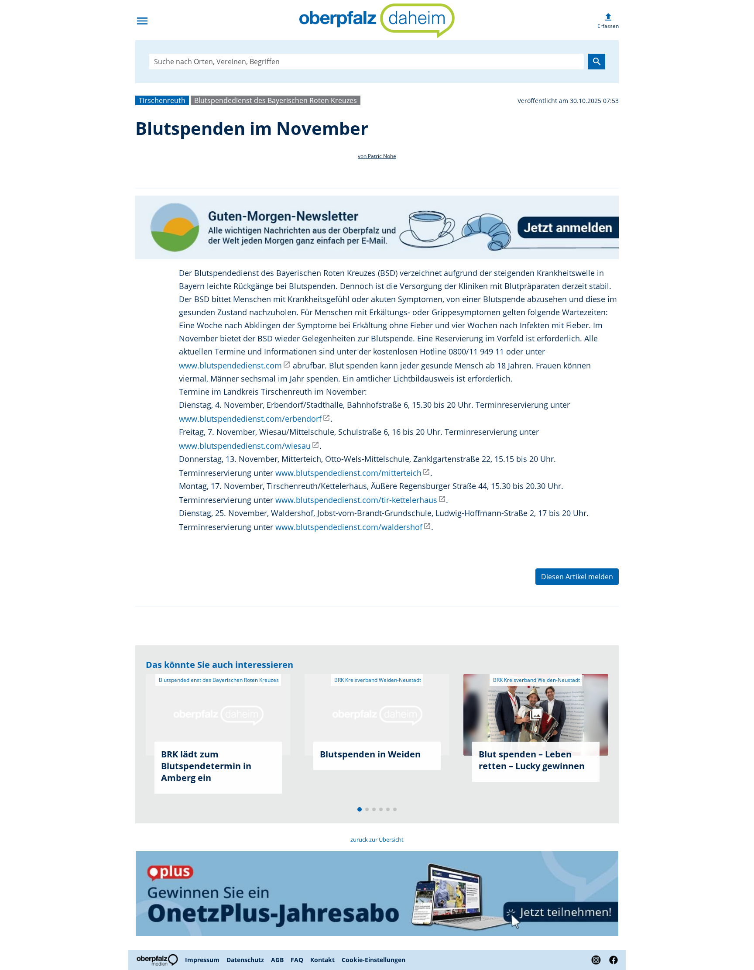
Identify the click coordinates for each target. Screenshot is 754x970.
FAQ (297, 960)
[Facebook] (612, 960)
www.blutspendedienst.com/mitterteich (348, 473)
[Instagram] (596, 960)
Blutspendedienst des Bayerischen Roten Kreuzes (275, 100)
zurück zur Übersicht (377, 839)
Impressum (202, 960)
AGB (277, 960)
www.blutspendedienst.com (230, 365)
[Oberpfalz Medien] (158, 960)
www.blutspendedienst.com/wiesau (245, 445)
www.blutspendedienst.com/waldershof (348, 527)
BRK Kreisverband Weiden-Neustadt (377, 680)
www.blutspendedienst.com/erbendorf (250, 418)
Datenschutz (245, 960)
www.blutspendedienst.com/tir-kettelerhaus (356, 500)
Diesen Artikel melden (577, 576)
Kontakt (322, 960)
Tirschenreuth (162, 100)
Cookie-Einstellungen (373, 960)
